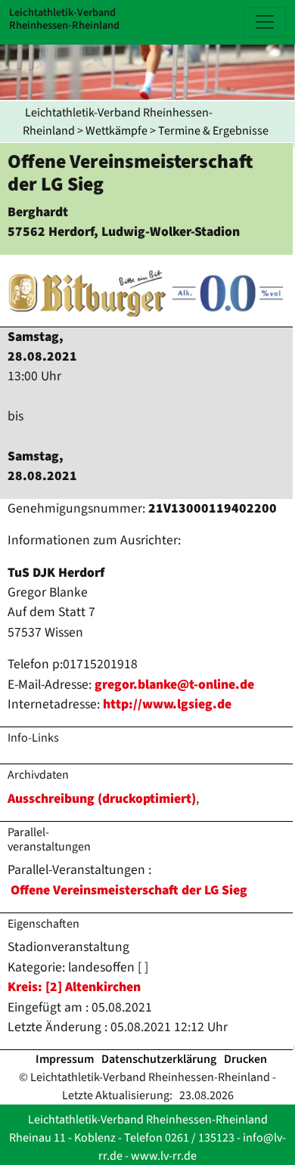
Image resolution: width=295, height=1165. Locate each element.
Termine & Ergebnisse (213, 130)
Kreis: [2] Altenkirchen (74, 987)
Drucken (245, 1059)
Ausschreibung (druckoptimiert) (102, 798)
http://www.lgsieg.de (167, 704)
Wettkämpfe (116, 130)
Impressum (65, 1059)
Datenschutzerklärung (158, 1059)
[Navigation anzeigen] (265, 22)
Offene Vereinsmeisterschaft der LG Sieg (129, 890)
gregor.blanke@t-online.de (174, 684)
